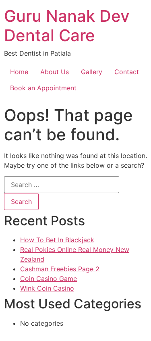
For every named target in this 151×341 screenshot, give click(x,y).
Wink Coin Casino (47, 288)
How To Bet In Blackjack (57, 240)
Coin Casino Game (48, 278)
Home (19, 72)
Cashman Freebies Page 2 (59, 269)
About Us (54, 72)
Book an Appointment (43, 88)
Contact (126, 72)
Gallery (91, 72)
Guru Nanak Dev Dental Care (67, 25)
